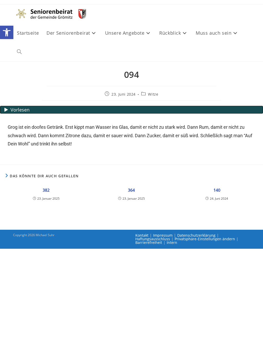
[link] (6, 32)
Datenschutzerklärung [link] (196, 235)
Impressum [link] (163, 235)
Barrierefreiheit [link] (148, 242)
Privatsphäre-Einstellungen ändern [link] (205, 238)
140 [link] (216, 190)
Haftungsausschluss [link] (152, 238)
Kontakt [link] (141, 235)
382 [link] (46, 190)
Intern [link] (172, 242)
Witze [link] (153, 94)
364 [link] (131, 190)
